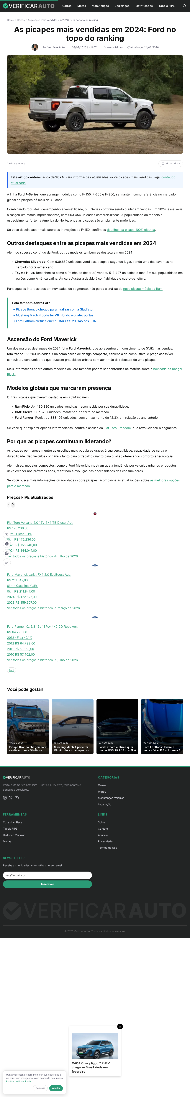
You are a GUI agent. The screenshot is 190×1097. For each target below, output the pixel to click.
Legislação (122, 6)
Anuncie (103, 835)
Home (10, 19)
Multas (7, 841)
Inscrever (47, 884)
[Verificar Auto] (29, 5)
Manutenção (100, 6)
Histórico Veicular (14, 835)
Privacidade (105, 841)
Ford (11, 670)
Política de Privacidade (18, 1081)
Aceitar (56, 1088)
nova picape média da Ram (143, 289)
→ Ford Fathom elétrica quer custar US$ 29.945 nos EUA (54, 321)
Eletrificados (144, 6)
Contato (103, 828)
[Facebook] (7, 544)
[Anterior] (8, 505)
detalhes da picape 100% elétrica (131, 230)
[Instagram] (5, 798)
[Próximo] (13, 505)
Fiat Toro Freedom (117, 428)
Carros (66, 6)
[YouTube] (17, 798)
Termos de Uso (107, 847)
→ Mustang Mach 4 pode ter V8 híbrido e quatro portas (53, 315)
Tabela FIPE (167, 6)
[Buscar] (184, 6)
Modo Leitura (173, 163)
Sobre (101, 822)
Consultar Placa (12, 822)
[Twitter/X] (7, 535)
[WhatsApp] (7, 553)
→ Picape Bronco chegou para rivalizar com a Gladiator (53, 309)
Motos (81, 6)
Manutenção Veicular (111, 797)
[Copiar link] (7, 562)
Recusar (40, 1088)
